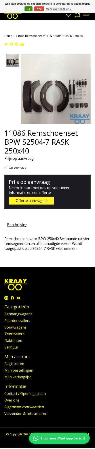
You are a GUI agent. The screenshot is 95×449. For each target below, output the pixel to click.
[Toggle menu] (86, 14)
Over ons (11, 400)
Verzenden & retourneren (25, 413)
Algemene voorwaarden (24, 406)
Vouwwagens (15, 327)
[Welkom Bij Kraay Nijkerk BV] (13, 14)
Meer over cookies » (59, 9)
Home (8, 36)
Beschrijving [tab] (17, 224)
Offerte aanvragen (31, 200)
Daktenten (13, 340)
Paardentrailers (17, 320)
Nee (39, 9)
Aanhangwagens (18, 313)
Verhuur (11, 347)
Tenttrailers (14, 333)
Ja (28, 9)
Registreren (14, 363)
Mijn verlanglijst (17, 376)
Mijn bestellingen (18, 370)
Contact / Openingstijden (25, 393)
